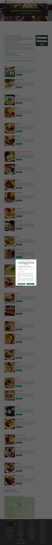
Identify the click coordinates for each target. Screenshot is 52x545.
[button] (26, 271)
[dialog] (26, 272)
